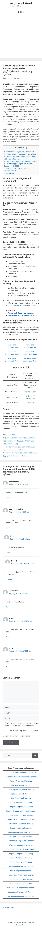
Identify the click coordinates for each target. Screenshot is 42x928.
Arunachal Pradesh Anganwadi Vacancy (21, 777)
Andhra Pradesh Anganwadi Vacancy (21, 772)
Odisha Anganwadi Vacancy (21, 858)
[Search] (35, 755)
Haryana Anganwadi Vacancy (21, 807)
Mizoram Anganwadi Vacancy (21, 845)
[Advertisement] (21, 37)
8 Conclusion (9, 173)
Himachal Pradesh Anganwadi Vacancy (21, 811)
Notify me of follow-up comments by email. (22, 731)
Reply (8, 498)
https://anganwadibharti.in (13, 305)
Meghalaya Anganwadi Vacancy (21, 841)
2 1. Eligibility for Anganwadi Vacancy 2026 (20, 154)
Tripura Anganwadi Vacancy (21, 883)
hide (24, 148)
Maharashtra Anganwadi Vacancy (21, 832)
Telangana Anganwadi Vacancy (21, 879)
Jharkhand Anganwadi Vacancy (21, 815)
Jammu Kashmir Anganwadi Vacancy (21, 819)
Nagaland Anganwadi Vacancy (21, 854)
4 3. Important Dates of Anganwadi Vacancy (20, 161)
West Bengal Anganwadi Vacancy (21, 896)
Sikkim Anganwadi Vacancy (21, 871)
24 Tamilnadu (10, 435)
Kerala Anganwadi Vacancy (21, 828)
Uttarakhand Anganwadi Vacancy (21, 892)
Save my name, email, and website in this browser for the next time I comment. (22, 724)
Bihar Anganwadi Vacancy (21, 785)
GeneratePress (21, 925)
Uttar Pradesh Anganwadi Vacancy (21, 888)
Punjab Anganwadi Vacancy (21, 862)
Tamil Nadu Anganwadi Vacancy (21, 875)
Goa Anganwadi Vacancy (21, 798)
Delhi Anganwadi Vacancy (21, 794)
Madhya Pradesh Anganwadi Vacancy (21, 849)
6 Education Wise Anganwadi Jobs (17, 168)
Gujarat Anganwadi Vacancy (21, 802)
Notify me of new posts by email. (18, 736)
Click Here (29, 396)
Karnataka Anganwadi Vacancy (21, 824)
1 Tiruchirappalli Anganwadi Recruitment (19, 152)
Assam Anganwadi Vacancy (21, 781)
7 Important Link (10, 171)
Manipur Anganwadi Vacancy (21, 837)
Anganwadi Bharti (21, 3)
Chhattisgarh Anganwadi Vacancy (21, 790)
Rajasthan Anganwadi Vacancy (21, 866)
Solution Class (8, 908)
